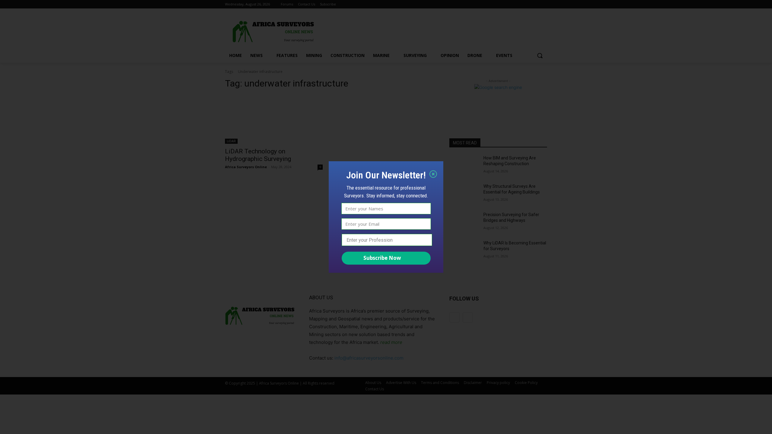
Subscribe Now (382, 257)
